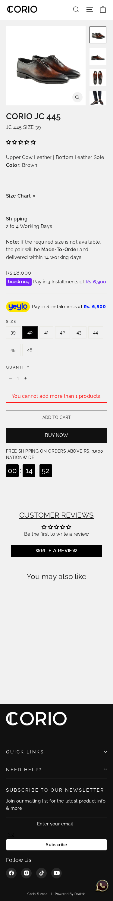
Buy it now (56, 435)
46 (30, 350)
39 (13, 332)
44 (95, 332)
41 (46, 332)
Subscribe (56, 844)
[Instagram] (26, 873)
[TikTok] (41, 873)
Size (11, 322)
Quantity (18, 367)
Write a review (57, 550)
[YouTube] (56, 873)
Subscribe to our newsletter (55, 790)
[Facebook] (11, 873)
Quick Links (25, 751)
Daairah (80, 894)
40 (30, 332)
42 (62, 332)
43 (79, 332)
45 (13, 350)
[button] (21, 142)
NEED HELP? (24, 769)
